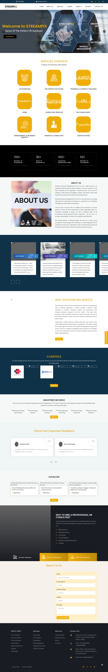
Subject (59, 597)
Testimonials (14, 651)
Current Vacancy (15, 635)
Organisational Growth (39, 646)
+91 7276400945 (84, 643)
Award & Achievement (17, 646)
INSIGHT (78, 6)
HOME (42, 6)
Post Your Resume (16, 640)
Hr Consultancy (37, 638)
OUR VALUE (49, 256)
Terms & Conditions (27, 667)
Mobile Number (61, 589)
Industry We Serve (60, 638)
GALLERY (88, 6)
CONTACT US (99, 6)
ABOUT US (50, 6)
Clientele (13, 648)
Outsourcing (36, 635)
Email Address (61, 581)
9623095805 (20, 1)
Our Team (57, 643)
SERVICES (60, 6)
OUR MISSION (21, 256)
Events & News (15, 643)
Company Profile (59, 635)
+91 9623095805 (80, 645)
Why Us (57, 640)
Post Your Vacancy (16, 638)
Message (59, 605)
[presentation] (13, 282)
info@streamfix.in (42, 1)
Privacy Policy (15, 667)
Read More (8, 39)
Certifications (37, 640)
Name (58, 574)
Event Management (38, 643)
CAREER (69, 6)
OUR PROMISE (80, 256)
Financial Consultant (38, 648)
